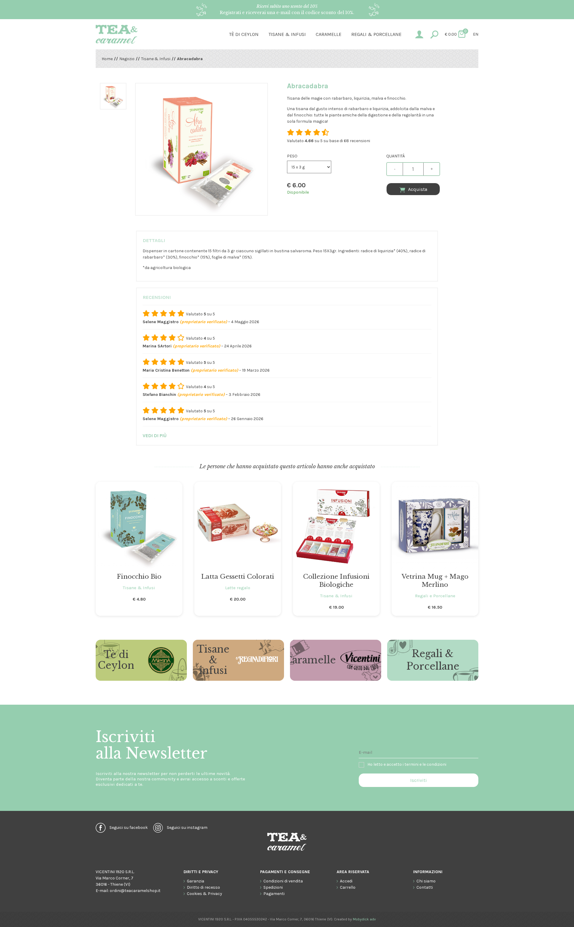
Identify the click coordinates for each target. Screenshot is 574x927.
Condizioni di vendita (283, 881)
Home (107, 58)
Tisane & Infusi (287, 34)
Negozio (127, 58)
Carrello (347, 887)
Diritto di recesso (203, 887)
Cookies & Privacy (204, 893)
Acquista (417, 189)
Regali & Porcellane (433, 660)
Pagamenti (274, 893)
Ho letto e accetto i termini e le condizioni (406, 764)
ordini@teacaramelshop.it (135, 890)
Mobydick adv (364, 919)
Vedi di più (155, 435)
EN (475, 34)
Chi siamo (426, 881)
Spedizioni (273, 887)
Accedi (346, 881)
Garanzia (195, 881)
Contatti (424, 887)
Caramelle (328, 34)
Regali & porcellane (376, 34)
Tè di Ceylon (244, 34)
